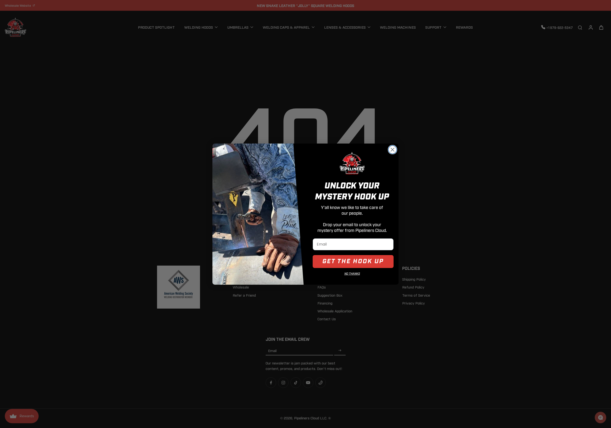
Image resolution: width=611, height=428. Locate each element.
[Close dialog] (392, 149)
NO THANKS (352, 274)
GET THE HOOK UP (353, 261)
